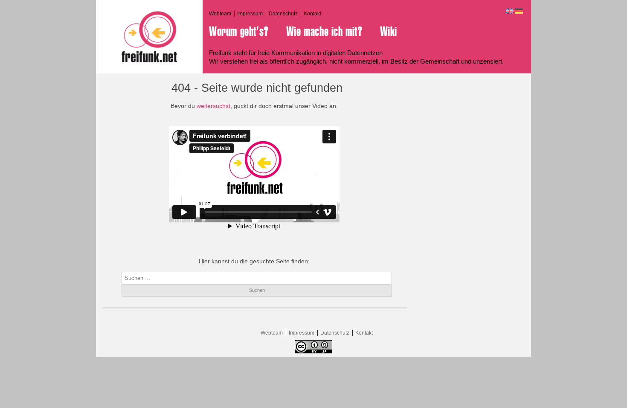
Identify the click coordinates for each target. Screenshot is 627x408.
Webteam (220, 14)
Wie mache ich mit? (324, 31)
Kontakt (312, 14)
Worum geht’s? (239, 31)
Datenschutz (283, 14)
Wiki (388, 31)
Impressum (250, 14)
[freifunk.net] (149, 36)
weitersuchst (213, 105)
